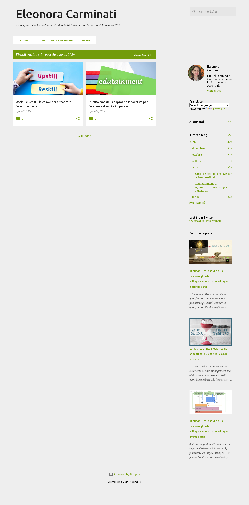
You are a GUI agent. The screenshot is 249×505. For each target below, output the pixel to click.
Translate (219, 109)
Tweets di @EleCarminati (205, 221)
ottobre (197, 154)
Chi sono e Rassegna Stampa (55, 40)
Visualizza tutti (143, 55)
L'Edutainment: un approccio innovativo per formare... (211, 187)
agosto (196, 167)
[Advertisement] (170, 116)
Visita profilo (214, 90)
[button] (78, 118)
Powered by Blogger (126, 474)
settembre (198, 161)
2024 (192, 142)
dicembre (198, 148)
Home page (22, 40)
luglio (196, 197)
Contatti (87, 40)
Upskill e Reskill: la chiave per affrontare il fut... (213, 175)
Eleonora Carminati (66, 13)
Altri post (84, 136)
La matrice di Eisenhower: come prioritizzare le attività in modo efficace (208, 354)
